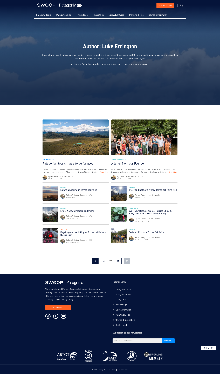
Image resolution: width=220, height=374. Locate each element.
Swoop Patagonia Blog (106, 370)
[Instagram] (48, 316)
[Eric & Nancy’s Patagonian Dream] (50, 214)
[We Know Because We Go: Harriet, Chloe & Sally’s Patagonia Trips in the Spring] (119, 214)
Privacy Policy (123, 370)
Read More (104, 172)
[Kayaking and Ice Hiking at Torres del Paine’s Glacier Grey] (50, 235)
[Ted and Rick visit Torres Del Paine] (119, 235)
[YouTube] (63, 316)
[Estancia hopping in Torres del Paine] (50, 193)
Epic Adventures (116, 14)
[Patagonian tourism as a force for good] (76, 137)
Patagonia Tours (43, 14)
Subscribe (168, 341)
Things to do (82, 14)
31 (118, 261)
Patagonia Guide (63, 14)
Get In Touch (165, 5)
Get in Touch (121, 324)
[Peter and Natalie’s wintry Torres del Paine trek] (119, 193)
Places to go (98, 14)
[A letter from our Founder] (144, 137)
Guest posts (133, 208)
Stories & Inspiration (158, 14)
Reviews (63, 187)
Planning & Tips (136, 14)
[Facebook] (55, 316)
